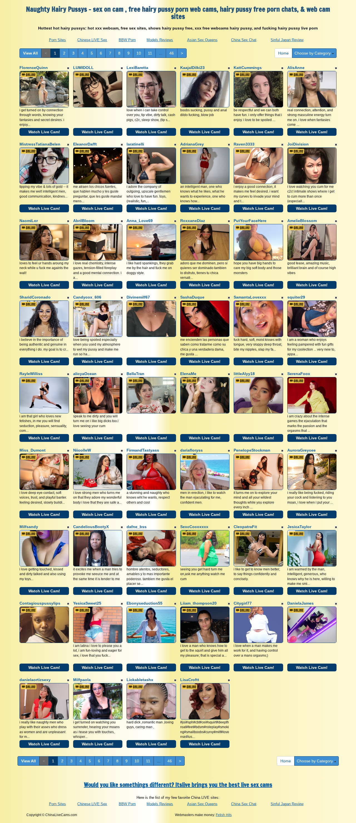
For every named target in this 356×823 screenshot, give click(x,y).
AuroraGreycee (301, 450)
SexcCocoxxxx (194, 526)
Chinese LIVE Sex (92, 40)
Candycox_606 (87, 297)
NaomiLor (28, 220)
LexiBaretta (137, 67)
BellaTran (135, 373)
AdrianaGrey (192, 144)
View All (30, 53)
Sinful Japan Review (287, 40)
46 (171, 53)
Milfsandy (28, 526)
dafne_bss (137, 526)
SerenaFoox (298, 373)
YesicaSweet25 (87, 603)
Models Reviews (160, 40)
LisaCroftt (189, 679)
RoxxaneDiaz (192, 220)
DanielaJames (300, 603)
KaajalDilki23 (192, 67)
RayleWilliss (31, 373)
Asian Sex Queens (202, 40)
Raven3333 (244, 144)
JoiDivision (298, 144)
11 (150, 53)
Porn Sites (57, 40)
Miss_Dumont (32, 450)
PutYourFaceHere (250, 220)
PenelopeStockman (252, 450)
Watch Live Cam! (44, 132)
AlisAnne (296, 67)
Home (283, 53)
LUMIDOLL (83, 67)
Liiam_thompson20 (198, 603)
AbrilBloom (83, 220)
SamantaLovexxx (250, 297)
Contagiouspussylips (39, 603)
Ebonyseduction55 (144, 603)
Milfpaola (82, 679)
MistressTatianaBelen (39, 144)
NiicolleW (82, 450)
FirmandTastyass (143, 450)
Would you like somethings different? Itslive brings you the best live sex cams (178, 785)
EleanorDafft (85, 144)
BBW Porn (127, 40)
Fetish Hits (224, 815)
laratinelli (135, 144)
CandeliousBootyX (91, 526)
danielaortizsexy (35, 679)
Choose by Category (313, 53)
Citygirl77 (243, 603)
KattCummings (248, 67)
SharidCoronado (35, 297)
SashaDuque (192, 297)
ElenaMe (188, 373)
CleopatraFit (245, 526)
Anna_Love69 (140, 220)
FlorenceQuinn (33, 67)
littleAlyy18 (244, 373)
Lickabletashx (140, 679)
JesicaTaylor (299, 526)
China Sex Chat (243, 40)
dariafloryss (191, 450)
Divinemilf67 (138, 297)
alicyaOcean (85, 373)
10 (139, 53)
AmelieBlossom (302, 220)
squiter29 (296, 297)
